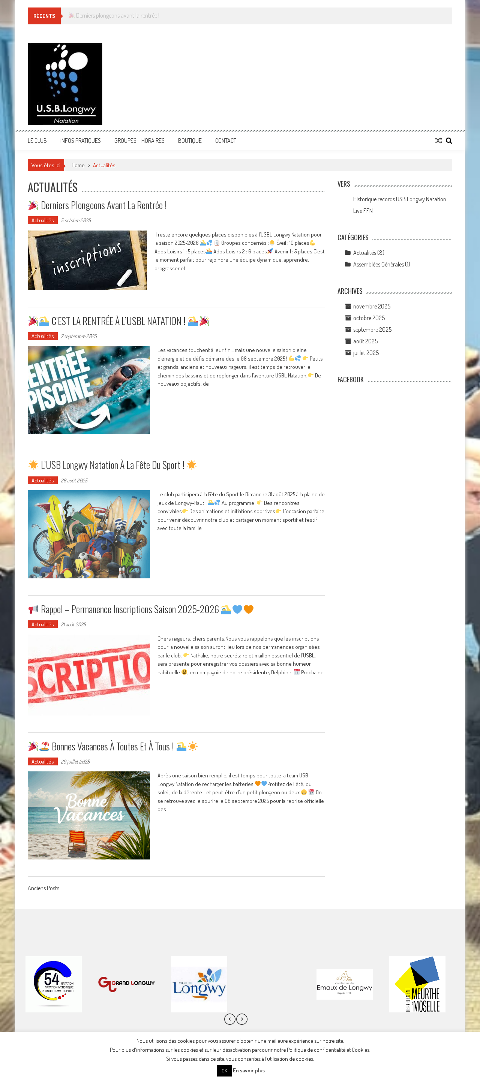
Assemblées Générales (378, 264)
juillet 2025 (366, 352)
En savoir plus (249, 1070)
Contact (225, 140)
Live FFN (363, 210)
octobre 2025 (369, 318)
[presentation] (230, 1019)
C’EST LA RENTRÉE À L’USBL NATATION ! (119, 320)
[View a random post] (438, 140)
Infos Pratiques (80, 140)
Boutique (190, 140)
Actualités (43, 220)
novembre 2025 (371, 306)
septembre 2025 (372, 329)
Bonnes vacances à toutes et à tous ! (113, 746)
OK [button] (224, 1071)
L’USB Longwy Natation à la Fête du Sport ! (112, 464)
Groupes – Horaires (139, 140)
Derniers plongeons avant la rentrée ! (103, 205)
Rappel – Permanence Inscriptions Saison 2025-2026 (130, 609)
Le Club (37, 140)
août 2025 (365, 341)
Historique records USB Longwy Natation (399, 199)
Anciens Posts (43, 889)
